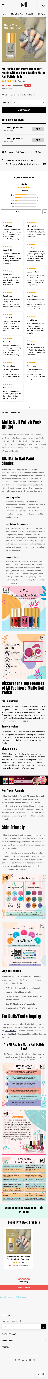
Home (4, 14)
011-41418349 (10, 1030)
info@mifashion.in (9, 1034)
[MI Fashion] (24, 5)
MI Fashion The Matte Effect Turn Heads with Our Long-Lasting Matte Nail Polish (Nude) (18, 1257)
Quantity (5, 102)
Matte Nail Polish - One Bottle (22, 14)
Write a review (21, 212)
